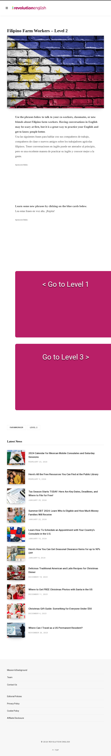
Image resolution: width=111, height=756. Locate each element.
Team (9, 677)
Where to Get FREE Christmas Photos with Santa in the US (60, 589)
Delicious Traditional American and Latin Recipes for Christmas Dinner (63, 570)
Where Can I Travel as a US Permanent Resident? (55, 627)
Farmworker (16, 427)
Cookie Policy (13, 711)
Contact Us (12, 685)
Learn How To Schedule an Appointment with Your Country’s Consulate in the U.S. (61, 532)
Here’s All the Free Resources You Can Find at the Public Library (63, 474)
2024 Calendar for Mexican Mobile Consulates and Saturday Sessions (61, 455)
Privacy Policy (13, 703)
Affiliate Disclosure (15, 718)
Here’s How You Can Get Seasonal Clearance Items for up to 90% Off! (64, 551)
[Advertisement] (37, 184)
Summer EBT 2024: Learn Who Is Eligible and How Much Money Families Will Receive (63, 512)
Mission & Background (17, 670)
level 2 (33, 427)
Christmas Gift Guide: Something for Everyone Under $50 (60, 608)
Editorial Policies (14, 696)
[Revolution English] (29, 8)
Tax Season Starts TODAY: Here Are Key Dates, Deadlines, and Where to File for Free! (63, 493)
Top (56, 750)
